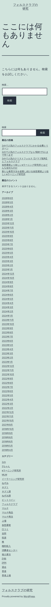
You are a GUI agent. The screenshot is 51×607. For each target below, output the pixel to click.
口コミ (5, 529)
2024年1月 (7, 315)
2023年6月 (7, 341)
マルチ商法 (7, 516)
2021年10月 (8, 420)
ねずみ (5, 483)
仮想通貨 (6, 525)
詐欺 (4, 558)
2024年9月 (7, 282)
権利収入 (6, 546)
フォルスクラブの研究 (17, 590)
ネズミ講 (6, 491)
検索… (5, 85)
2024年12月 (8, 273)
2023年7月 (7, 336)
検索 (4, 127)
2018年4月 (7, 450)
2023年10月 (8, 324)
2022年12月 (8, 366)
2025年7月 (7, 244)
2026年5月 (7, 202)
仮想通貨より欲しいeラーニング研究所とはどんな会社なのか (25, 166)
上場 (4, 520)
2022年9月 (7, 378)
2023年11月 (8, 320)
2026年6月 (7, 198)
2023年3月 (7, 353)
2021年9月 (7, 424)
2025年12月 (8, 223)
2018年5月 (7, 445)
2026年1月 (7, 219)
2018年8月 (7, 437)
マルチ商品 (7, 512)
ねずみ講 (6, 495)
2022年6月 (7, 391)
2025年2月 (7, 265)
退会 (4, 567)
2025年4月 (7, 257)
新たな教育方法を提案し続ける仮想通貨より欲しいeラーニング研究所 (25, 172)
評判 (4, 562)
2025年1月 (7, 269)
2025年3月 (7, 261)
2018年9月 (7, 433)
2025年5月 (7, 252)
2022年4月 (7, 399)
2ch (4, 462)
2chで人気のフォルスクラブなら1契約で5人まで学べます (25, 153)
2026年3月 (7, 210)
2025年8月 (7, 240)
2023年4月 (7, 349)
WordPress (29, 596)
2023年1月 (7, 362)
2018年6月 (7, 441)
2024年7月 (7, 290)
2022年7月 (7, 387)
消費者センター (9, 550)
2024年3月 (7, 307)
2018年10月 (8, 429)
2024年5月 (7, 299)
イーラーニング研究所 (13, 479)
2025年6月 (7, 248)
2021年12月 (8, 412)
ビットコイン (8, 500)
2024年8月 (7, 286)
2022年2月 (7, 408)
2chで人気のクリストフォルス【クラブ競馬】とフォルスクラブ (25, 160)
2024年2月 (7, 311)
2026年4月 (7, 206)
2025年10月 (8, 231)
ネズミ (5, 487)
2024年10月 (8, 278)
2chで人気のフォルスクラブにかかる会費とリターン (25, 147)
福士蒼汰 (6, 554)
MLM (4, 474)
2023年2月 (7, 357)
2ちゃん (6, 466)
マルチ (5, 508)
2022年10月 (8, 374)
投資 (4, 537)
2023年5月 (7, 345)
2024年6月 (7, 294)
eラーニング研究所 (11, 470)
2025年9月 (7, 236)
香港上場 (6, 575)
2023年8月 (7, 332)
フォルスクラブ (9, 504)
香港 (4, 571)
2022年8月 (7, 383)
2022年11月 (8, 370)
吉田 (4, 533)
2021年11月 (7, 416)
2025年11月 (8, 227)
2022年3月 (7, 403)
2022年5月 (7, 395)
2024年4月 (7, 303)
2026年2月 (7, 215)
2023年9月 (7, 328)
